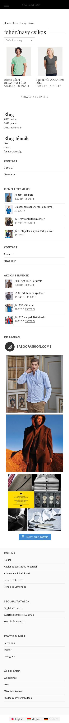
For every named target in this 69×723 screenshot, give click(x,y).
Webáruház (10, 677)
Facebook (9, 643)
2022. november (13, 127)
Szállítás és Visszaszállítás (18, 698)
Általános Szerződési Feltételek (20, 566)
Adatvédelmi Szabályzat (17, 573)
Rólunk (7, 560)
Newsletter (10, 174)
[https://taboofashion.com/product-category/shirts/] (34, 384)
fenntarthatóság (12, 151)
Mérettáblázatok (13, 691)
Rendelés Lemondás (15, 586)
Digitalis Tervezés (13, 608)
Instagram (9, 656)
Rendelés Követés (13, 580)
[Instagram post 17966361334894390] (34, 502)
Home (7, 23)
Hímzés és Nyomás (14, 621)
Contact (8, 167)
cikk (6, 143)
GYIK (6, 684)
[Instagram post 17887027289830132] (34, 443)
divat (6, 147)
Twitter (8, 649)
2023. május (10, 119)
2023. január (10, 123)
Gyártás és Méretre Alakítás (19, 614)
